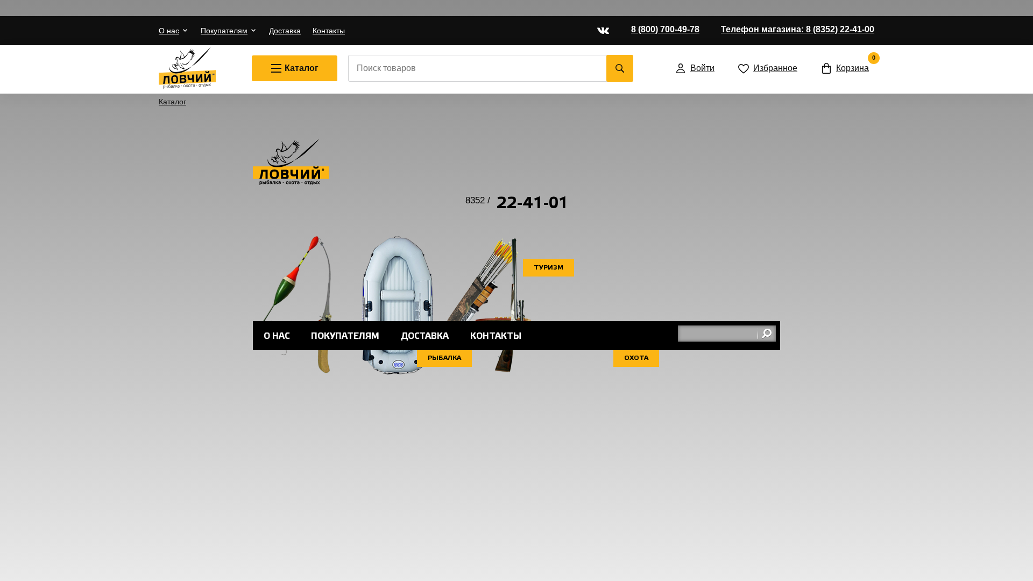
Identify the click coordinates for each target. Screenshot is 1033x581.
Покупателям (224, 30)
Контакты (329, 30)
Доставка (285, 30)
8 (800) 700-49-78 (665, 29)
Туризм (548, 268)
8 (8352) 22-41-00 (797, 29)
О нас (169, 30)
